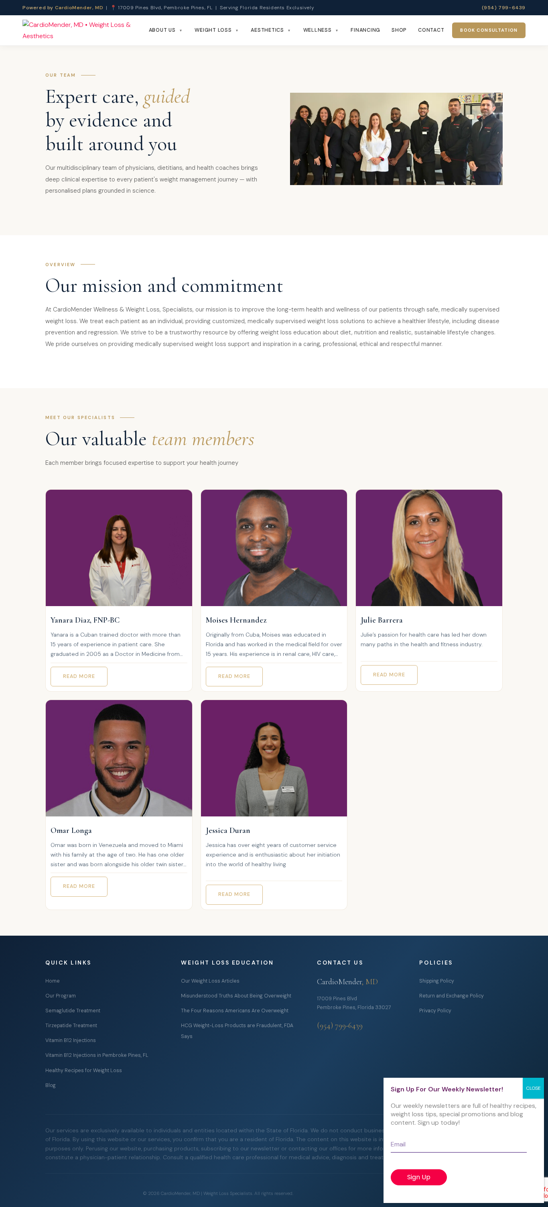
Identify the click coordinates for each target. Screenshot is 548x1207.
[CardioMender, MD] (83, 30)
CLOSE (533, 1088)
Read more (79, 676)
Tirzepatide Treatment (71, 1025)
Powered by (62, 7)
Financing (365, 30)
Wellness (317, 30)
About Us (162, 30)
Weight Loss (213, 30)
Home (52, 981)
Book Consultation (489, 30)
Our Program (60, 996)
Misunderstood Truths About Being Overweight (236, 996)
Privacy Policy (435, 1011)
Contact (431, 30)
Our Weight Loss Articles (210, 981)
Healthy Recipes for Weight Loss (83, 1070)
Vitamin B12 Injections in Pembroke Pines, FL (96, 1055)
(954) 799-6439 (504, 7)
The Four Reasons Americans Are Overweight (234, 1011)
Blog (50, 1085)
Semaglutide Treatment (72, 1011)
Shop (399, 30)
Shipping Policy (436, 981)
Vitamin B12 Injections (70, 1040)
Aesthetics (267, 30)
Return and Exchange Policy (451, 996)
